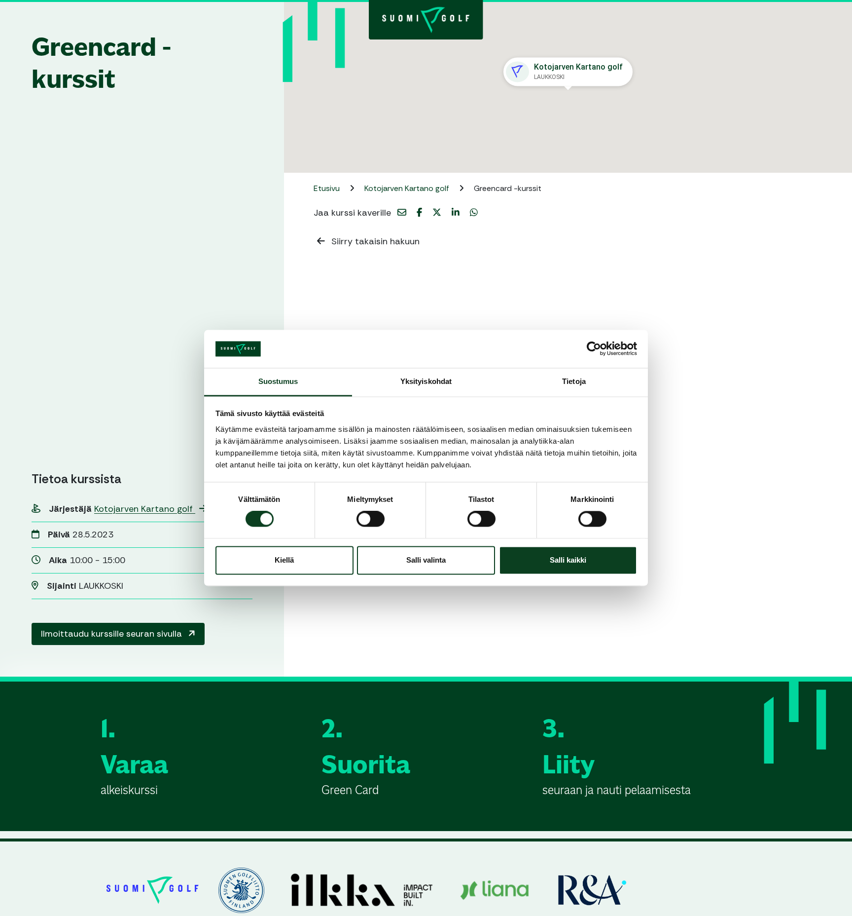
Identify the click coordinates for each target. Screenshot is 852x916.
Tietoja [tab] (574, 381)
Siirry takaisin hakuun (374, 241)
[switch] (370, 519)
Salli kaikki (568, 560)
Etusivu (328, 188)
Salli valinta (426, 560)
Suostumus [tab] (278, 381)
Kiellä (284, 560)
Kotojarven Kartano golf (144, 509)
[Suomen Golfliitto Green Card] (426, 19)
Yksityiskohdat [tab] (426, 381)
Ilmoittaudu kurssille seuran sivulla (112, 634)
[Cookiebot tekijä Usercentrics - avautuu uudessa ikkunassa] (594, 349)
